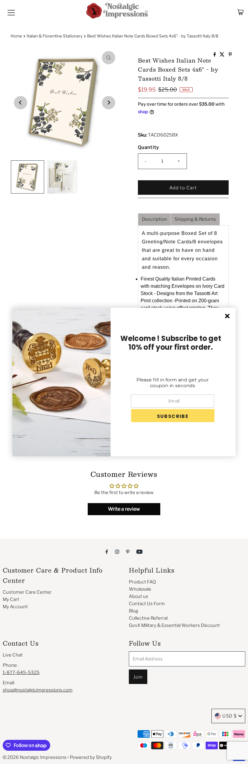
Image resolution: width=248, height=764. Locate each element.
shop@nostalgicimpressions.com (38, 690)
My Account (15, 606)
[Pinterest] (127, 551)
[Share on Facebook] (215, 55)
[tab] (154, 219)
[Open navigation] (11, 12)
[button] (172, 415)
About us (138, 596)
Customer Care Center (27, 592)
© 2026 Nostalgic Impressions (35, 757)
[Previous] (20, 102)
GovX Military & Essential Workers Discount (174, 625)
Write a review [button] (124, 509)
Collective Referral (148, 618)
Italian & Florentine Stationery (55, 36)
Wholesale (140, 589)
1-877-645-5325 (21, 672)
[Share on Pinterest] (230, 55)
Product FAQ (142, 582)
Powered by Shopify (91, 757)
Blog (133, 611)
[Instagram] (117, 551)
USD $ (229, 716)
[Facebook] (107, 551)
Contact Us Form (147, 603)
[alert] (124, 382)
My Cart (11, 599)
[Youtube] (139, 551)
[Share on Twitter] (222, 55)
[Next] (108, 102)
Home (16, 36)
